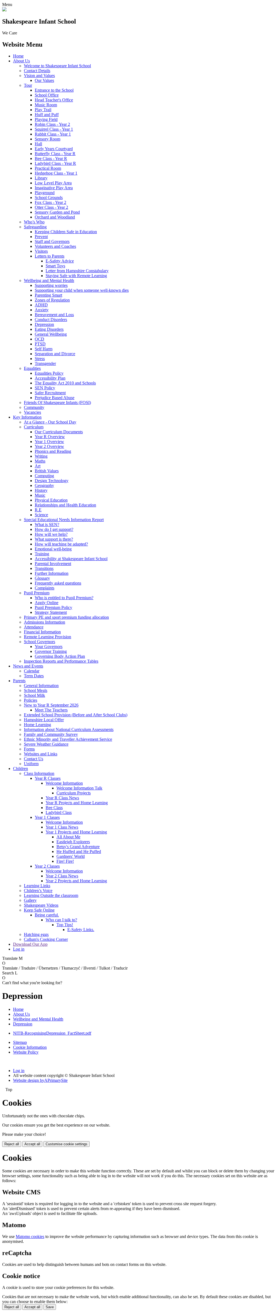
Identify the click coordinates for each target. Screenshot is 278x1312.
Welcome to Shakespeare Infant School (57, 65)
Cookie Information (30, 1047)
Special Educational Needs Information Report (64, 519)
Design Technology (51, 480)
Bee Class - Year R (51, 158)
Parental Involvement (53, 563)
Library (41, 178)
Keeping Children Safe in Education (66, 231)
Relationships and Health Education (65, 505)
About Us (21, 61)
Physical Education (51, 500)
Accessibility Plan (50, 378)
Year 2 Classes (47, 866)
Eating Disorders (49, 329)
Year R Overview (50, 436)
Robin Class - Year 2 (52, 124)
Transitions (44, 568)
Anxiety (42, 309)
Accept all (32, 1144)
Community (34, 407)
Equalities (32, 368)
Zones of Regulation (52, 300)
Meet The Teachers (51, 710)
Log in (18, 949)
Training (42, 553)
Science (41, 514)
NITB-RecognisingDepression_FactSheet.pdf (52, 1033)
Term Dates (34, 675)
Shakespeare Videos (41, 905)
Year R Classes (48, 778)
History (41, 490)
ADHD (41, 305)
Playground (45, 192)
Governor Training (51, 651)
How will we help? (51, 534)
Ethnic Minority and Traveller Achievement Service (68, 739)
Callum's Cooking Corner (46, 939)
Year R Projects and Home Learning (77, 802)
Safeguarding (35, 226)
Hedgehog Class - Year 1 (56, 173)
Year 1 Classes (47, 817)
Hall (38, 144)
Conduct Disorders (51, 319)
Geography (44, 485)
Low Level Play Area (53, 183)
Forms (29, 749)
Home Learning (37, 724)
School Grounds (49, 197)
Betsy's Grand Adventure (78, 846)
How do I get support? (54, 529)
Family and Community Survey (51, 734)
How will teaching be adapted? (61, 544)
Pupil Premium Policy (53, 607)
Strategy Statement (51, 612)
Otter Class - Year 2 (51, 207)
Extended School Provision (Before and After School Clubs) (75, 715)
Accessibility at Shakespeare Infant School (71, 558)
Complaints (44, 588)
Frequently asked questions (58, 583)
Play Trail (43, 109)
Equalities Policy (49, 373)
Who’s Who (34, 222)
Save (50, 1307)
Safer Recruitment (50, 392)
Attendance (33, 627)
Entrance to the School (54, 90)
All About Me (68, 837)
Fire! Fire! (65, 861)
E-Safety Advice (60, 261)
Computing (44, 475)
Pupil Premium (36, 593)
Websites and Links (40, 754)
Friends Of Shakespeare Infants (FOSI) (57, 402)
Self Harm (43, 349)
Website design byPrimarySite (40, 1080)
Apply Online (46, 602)
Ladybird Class (59, 812)
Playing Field (46, 119)
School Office (47, 95)
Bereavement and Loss (54, 314)
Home (18, 56)
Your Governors (48, 646)
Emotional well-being (53, 549)
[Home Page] (4, 10)
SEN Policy (45, 388)
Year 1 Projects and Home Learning (76, 832)
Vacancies (32, 412)
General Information (41, 685)
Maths (40, 461)
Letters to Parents (49, 256)
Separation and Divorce (55, 353)
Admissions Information (44, 622)
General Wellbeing (51, 334)
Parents (19, 680)
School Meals (35, 690)
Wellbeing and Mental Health (49, 280)
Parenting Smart (48, 295)
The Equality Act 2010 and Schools (65, 383)
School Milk (34, 695)
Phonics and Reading (53, 451)
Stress (40, 358)
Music (40, 495)
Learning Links (37, 885)
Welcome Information (64, 783)
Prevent (41, 236)
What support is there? (54, 539)
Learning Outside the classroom (51, 895)
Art (37, 466)
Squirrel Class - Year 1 (54, 129)
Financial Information (42, 632)
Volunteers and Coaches (55, 246)
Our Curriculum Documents (59, 431)
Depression (44, 324)
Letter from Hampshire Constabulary (77, 270)
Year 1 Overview (49, 441)
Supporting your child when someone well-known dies (82, 290)
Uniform (31, 763)
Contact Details (37, 70)
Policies (30, 700)
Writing (41, 456)
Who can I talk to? (61, 920)
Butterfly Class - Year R (55, 153)
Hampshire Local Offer (44, 719)
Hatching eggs (36, 934)
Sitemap (20, 1042)
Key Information (27, 417)
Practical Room (48, 168)
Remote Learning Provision (47, 636)
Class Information (39, 773)
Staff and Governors (52, 241)
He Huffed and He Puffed (78, 851)
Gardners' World (70, 856)
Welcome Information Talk (79, 788)
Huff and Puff (47, 114)
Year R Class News (62, 797)
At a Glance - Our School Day (50, 422)
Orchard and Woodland (55, 217)
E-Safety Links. (80, 929)
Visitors (41, 251)
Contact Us (33, 758)
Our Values (44, 80)
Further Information (51, 573)
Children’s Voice (38, 890)
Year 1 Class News (62, 827)
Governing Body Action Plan (60, 656)
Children (20, 768)
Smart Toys (55, 266)
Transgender (45, 363)
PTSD (40, 344)
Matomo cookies (30, 1236)
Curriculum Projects (73, 793)
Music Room (46, 104)
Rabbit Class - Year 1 (53, 134)
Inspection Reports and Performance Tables (61, 661)
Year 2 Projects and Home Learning (76, 880)
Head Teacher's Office (54, 100)
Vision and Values (39, 75)
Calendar (31, 671)
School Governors (39, 641)
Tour (28, 85)
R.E (38, 510)
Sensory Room (47, 139)
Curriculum (33, 427)
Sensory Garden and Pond (57, 212)
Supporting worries (51, 285)
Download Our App (30, 944)
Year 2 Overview (49, 446)
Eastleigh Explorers (73, 841)
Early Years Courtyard (54, 148)
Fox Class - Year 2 (50, 202)
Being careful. (47, 915)
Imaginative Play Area (54, 187)
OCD (39, 339)
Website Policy (26, 1052)
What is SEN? (47, 524)
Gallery (30, 900)
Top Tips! (64, 924)
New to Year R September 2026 (51, 705)
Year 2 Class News (62, 876)
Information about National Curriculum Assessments (68, 729)
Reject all (11, 1144)
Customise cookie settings (66, 1144)
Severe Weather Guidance (46, 744)
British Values (47, 471)
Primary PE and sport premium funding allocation (66, 617)
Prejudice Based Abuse (54, 397)
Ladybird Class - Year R (55, 163)
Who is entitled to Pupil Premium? (64, 597)
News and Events (28, 666)
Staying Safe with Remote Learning (76, 275)
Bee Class (54, 807)
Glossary (42, 578)
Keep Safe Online (39, 910)
